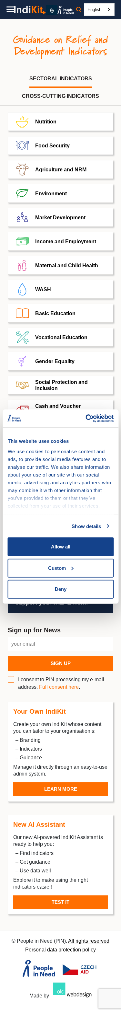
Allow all (60, 546)
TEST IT (60, 902)
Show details (86, 526)
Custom (57, 567)
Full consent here (59, 687)
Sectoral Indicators (60, 78)
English (94, 9)
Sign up (61, 663)
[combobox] (99, 9)
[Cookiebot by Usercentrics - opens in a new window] (86, 418)
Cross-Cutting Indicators (60, 96)
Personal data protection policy (60, 949)
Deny (60, 589)
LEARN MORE (60, 789)
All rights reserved (88, 941)
